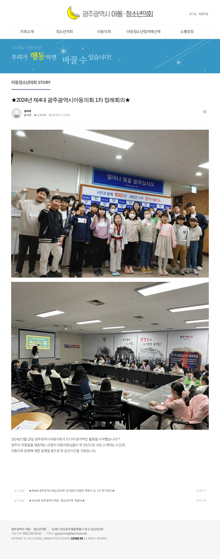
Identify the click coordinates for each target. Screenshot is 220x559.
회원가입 (203, 14)
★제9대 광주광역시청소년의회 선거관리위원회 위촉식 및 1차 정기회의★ (72, 490)
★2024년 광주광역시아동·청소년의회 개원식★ (57, 500)
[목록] (205, 112)
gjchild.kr (77, 538)
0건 (29, 115)
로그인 (193, 14)
